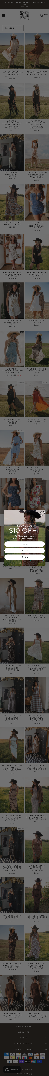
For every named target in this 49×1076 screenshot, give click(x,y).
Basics (24, 544)
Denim (24, 557)
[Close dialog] (42, 513)
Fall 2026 (24, 550)
